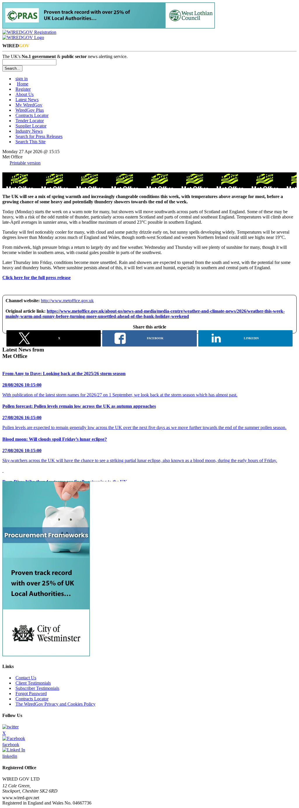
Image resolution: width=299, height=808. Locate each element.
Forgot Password (31, 693)
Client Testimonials (33, 683)
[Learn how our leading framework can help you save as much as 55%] (108, 27)
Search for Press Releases (38, 136)
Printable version (25, 162)
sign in (21, 78)
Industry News (29, 131)
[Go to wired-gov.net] (23, 37)
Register (23, 89)
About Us (24, 94)
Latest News (27, 99)
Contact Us (25, 677)
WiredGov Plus (29, 110)
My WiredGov (28, 104)
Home (22, 83)
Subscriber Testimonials (37, 688)
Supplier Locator (30, 125)
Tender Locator (29, 120)
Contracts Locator (31, 115)
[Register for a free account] (29, 32)
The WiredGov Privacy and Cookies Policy (55, 704)
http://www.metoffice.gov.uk (67, 300)
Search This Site (30, 141)
